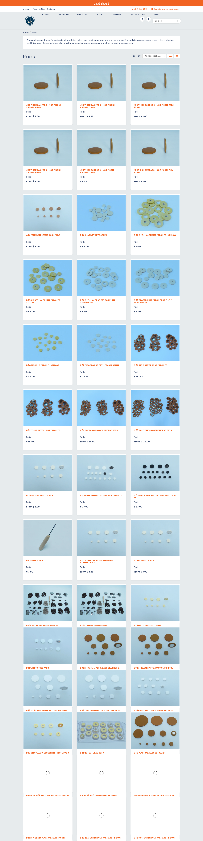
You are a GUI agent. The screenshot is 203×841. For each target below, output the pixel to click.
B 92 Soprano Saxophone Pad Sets (99, 430)
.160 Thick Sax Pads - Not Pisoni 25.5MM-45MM (43, 106)
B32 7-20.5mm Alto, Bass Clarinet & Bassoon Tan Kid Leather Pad (153, 691)
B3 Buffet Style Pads (37, 690)
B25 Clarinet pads (144, 560)
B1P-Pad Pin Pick (35, 560)
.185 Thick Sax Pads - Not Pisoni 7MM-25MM (154, 171)
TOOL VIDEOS (101, 2)
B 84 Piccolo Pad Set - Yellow (42, 365)
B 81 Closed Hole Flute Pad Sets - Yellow (44, 301)
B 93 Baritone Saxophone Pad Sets (153, 430)
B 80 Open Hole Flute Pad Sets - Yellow (155, 235)
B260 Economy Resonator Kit (42, 625)
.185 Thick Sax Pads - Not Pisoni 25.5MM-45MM (43, 171)
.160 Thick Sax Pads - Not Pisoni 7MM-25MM (154, 106)
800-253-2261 (140, 9)
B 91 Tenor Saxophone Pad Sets (43, 430)
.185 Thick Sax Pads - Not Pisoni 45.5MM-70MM (97, 171)
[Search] (178, 21)
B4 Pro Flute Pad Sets (92, 820)
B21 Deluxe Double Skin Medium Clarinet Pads (96, 561)
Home (26, 32)
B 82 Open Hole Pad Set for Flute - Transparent (98, 301)
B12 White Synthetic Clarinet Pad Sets (101, 495)
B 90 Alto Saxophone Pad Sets (150, 365)
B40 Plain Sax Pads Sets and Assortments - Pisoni (149, 821)
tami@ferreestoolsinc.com (167, 9)
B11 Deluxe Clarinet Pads (39, 495)
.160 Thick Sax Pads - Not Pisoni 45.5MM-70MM (97, 106)
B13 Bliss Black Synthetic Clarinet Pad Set (155, 496)
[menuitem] (46, 14)
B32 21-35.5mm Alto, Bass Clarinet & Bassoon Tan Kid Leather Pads (99, 691)
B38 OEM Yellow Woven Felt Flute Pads (47, 820)
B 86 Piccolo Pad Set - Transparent (99, 365)
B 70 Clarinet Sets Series (93, 235)
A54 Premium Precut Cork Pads (43, 235)
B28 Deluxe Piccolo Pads (147, 625)
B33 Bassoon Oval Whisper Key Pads (153, 755)
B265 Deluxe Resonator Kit (95, 625)
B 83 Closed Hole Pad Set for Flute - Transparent (153, 301)
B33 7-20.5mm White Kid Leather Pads (100, 755)
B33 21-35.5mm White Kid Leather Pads (46, 755)
